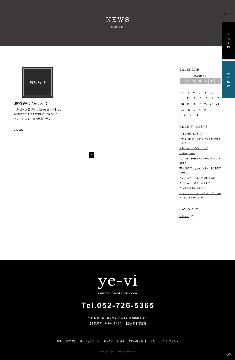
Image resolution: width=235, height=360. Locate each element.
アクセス (173, 341)
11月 (192, 114)
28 (199, 110)
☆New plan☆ (187, 153)
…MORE (18, 129)
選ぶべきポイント (89, 341)
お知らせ (184, 216)
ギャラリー (109, 341)
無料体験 (228, 80)
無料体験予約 (136, 341)
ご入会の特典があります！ (193, 188)
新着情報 (71, 341)
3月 (186, 114)
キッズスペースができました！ (196, 182)
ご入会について (156, 341)
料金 (122, 341)
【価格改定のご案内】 (191, 133)
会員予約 (228, 41)
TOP (59, 341)
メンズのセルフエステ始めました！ (198, 177)
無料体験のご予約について (30, 103)
